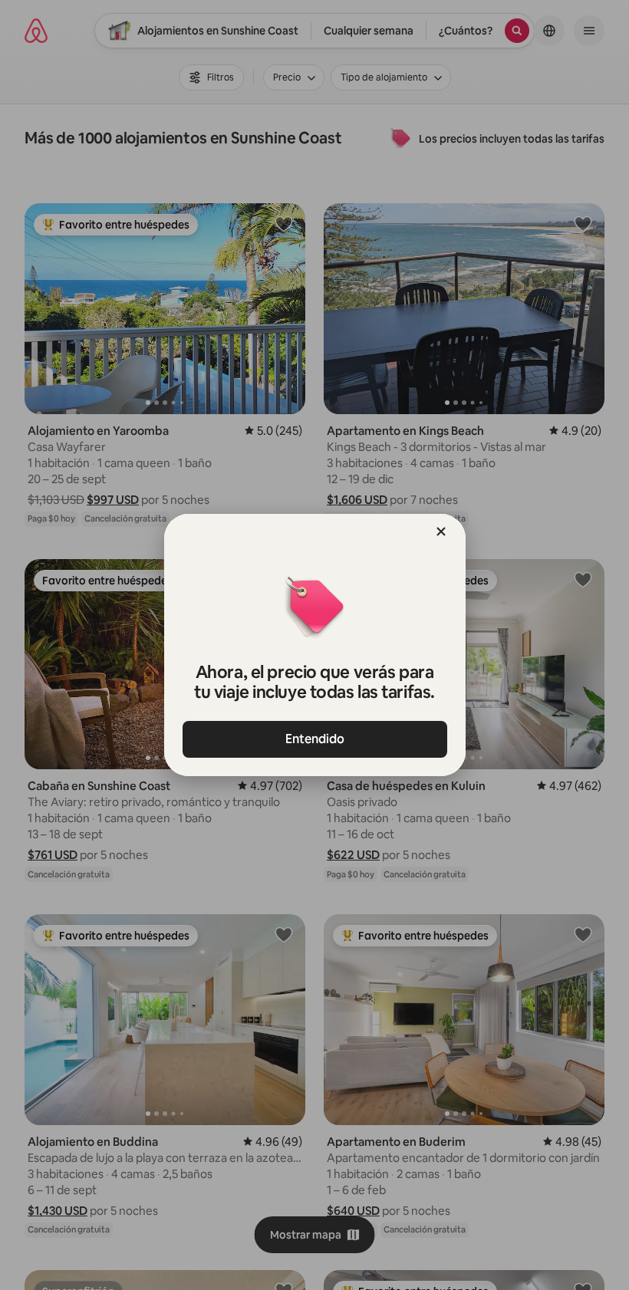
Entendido (314, 739)
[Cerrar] (441, 531)
